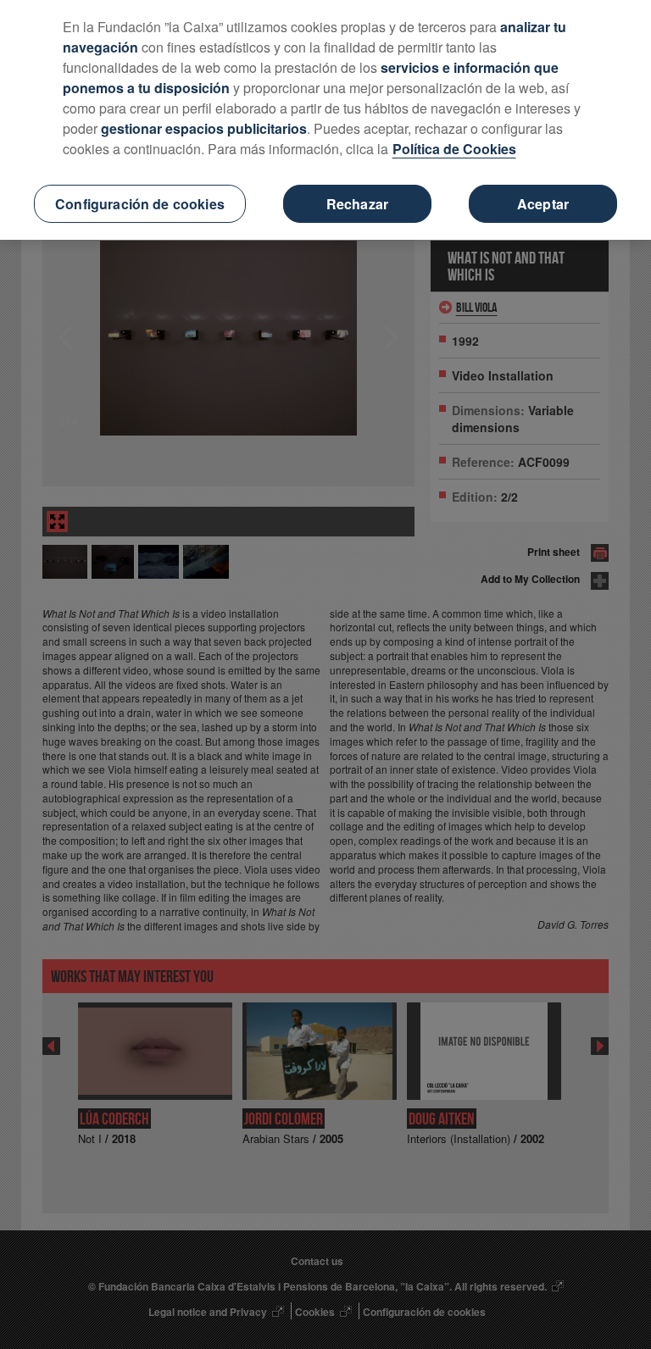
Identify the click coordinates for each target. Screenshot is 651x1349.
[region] (325, 120)
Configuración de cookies (140, 204)
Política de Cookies (454, 148)
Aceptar (543, 204)
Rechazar (357, 204)
